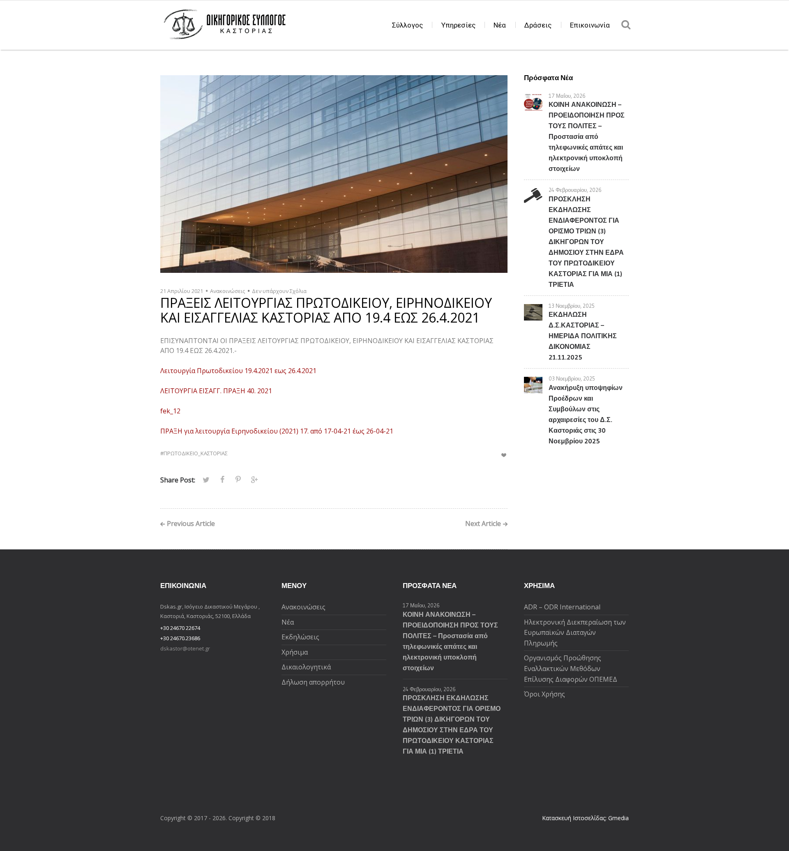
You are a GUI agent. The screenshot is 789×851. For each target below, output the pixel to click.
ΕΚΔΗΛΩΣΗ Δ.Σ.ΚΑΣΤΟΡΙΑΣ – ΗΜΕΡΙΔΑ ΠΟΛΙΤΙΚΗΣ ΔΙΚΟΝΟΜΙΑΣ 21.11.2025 (583, 335)
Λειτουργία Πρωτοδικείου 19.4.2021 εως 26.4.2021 (238, 370)
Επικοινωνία (590, 25)
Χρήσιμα (294, 652)
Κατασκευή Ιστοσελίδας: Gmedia (585, 818)
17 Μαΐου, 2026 (567, 95)
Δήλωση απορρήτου (313, 682)
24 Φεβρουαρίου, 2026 (575, 190)
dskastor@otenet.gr (185, 648)
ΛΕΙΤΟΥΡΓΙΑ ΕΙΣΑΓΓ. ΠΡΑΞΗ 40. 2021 (216, 390)
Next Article (483, 524)
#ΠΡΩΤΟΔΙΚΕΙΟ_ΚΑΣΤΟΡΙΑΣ (194, 453)
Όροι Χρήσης (544, 694)
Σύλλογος (407, 25)
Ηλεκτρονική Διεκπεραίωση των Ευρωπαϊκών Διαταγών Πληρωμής (575, 633)
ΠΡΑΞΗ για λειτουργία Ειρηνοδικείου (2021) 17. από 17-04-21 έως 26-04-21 (276, 431)
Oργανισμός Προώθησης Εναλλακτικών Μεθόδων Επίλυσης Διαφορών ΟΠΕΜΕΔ (570, 668)
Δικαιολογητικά (306, 666)
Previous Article (191, 524)
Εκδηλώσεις (300, 636)
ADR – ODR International (562, 606)
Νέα (500, 25)
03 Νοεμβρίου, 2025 (572, 378)
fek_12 (170, 410)
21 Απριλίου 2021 (181, 291)
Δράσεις (537, 25)
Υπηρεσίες (458, 25)
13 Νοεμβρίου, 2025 (572, 305)
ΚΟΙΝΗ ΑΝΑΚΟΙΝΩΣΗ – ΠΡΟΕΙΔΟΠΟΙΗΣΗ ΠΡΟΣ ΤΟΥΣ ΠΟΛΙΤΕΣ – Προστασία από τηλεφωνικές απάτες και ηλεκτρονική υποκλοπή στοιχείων (587, 136)
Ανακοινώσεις (227, 291)
